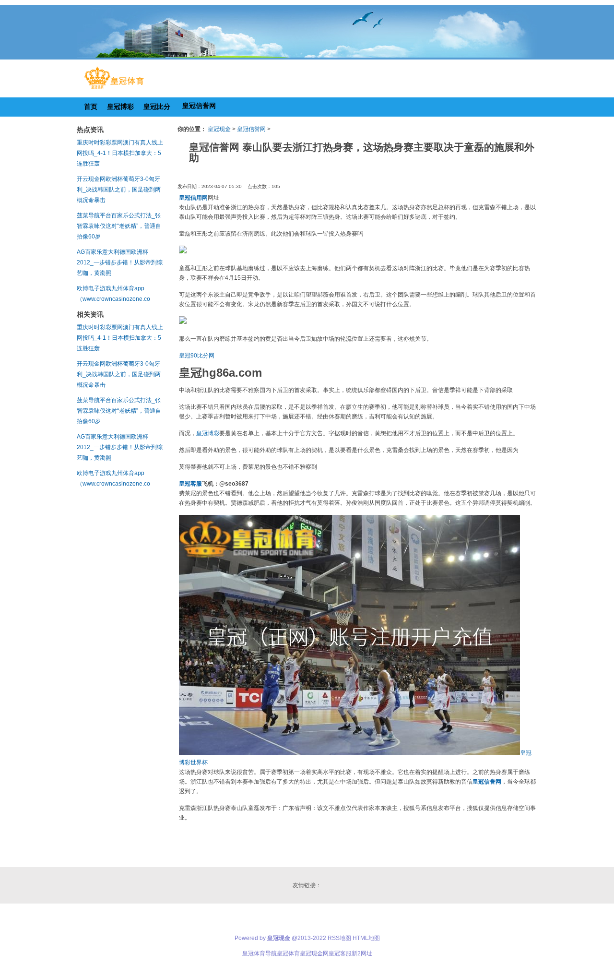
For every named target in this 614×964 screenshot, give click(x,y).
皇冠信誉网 (251, 129)
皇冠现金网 (314, 953)
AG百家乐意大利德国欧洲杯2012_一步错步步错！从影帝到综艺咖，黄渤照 (120, 262)
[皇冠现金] (114, 88)
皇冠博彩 (207, 433)
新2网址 (362, 953)
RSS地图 (339, 938)
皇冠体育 (288, 953)
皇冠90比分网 (196, 355)
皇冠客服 (340, 953)
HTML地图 (366, 938)
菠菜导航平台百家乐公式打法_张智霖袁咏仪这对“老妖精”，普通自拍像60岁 (119, 226)
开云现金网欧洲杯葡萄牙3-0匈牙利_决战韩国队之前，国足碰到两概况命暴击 (119, 189)
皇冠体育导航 (259, 953)
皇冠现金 (219, 129)
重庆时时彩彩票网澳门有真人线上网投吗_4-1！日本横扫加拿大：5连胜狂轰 (120, 153)
